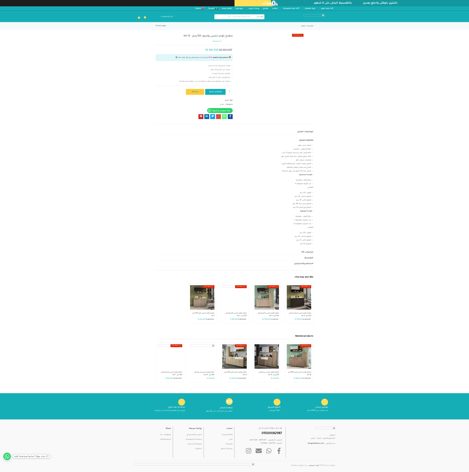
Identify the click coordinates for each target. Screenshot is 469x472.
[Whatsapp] (269, 451)
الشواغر (198, 449)
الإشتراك (229, 444)
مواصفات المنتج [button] (305, 132)
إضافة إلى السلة (215, 92)
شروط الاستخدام (195, 444)
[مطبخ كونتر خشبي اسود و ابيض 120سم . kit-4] (299, 297)
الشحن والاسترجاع (194, 435)
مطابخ (265, 8)
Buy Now (195, 92)
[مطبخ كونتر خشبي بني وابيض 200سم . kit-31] (267, 356)
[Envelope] (259, 451)
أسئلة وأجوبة (165, 439)
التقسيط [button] (308, 258)
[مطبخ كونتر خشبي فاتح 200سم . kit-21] (234, 356)
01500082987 (272, 433)
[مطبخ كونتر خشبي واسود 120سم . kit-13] (230, 116)
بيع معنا (239, 8)
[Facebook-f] (279, 451)
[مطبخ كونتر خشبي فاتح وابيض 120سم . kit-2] (234, 297)
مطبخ (303, 26)
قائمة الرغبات (227, 435)
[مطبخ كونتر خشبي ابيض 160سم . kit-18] (299, 356)
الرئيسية (310, 26)
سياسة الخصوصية (194, 439)
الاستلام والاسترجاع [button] (303, 264)
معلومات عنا (165, 435)
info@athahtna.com (316, 444)
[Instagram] (248, 451)
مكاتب (274, 8)
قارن (231, 439)
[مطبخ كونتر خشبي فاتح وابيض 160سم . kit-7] (170, 356)
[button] (137, 16)
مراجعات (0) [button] (307, 252)
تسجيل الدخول (227, 449)
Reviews (217, 41)
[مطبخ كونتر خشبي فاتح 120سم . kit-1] (202, 297)
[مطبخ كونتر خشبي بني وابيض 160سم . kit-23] (202, 356)
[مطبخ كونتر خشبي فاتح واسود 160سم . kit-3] (267, 297)
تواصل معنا (227, 8)
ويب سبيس (314, 466)
